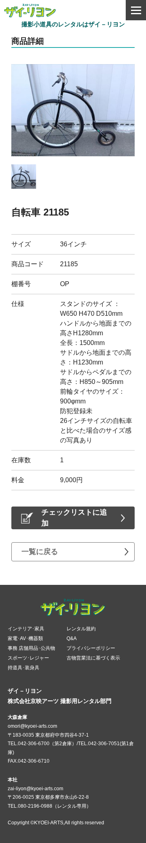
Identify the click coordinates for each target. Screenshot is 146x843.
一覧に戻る (39, 552)
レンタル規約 (81, 629)
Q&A (72, 638)
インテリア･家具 (26, 629)
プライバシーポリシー (91, 648)
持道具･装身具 (23, 668)
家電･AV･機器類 (25, 638)
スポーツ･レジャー (28, 658)
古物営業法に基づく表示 (93, 658)
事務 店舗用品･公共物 (31, 648)
